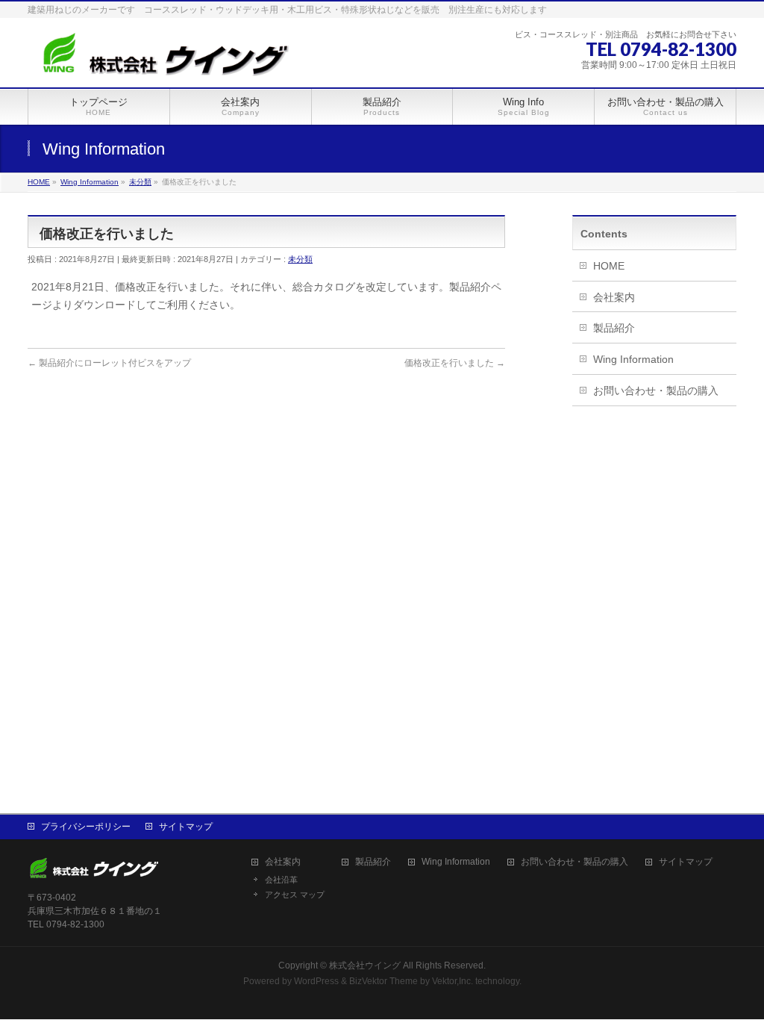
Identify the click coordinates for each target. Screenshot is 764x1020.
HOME (608, 266)
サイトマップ (186, 826)
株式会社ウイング (365, 965)
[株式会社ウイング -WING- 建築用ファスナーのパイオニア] (162, 59)
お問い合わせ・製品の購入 (655, 391)
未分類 (300, 259)
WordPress (316, 981)
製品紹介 (614, 328)
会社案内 (614, 297)
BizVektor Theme (383, 981)
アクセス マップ (295, 894)
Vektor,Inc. (452, 981)
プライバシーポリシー (86, 826)
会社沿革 (281, 879)
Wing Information (633, 359)
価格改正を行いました (454, 363)
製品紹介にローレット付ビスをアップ (109, 363)
